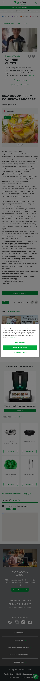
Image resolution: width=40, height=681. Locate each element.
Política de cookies (12, 337)
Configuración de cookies (20, 352)
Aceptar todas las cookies (20, 347)
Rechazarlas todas (20, 342)
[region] (20, 340)
